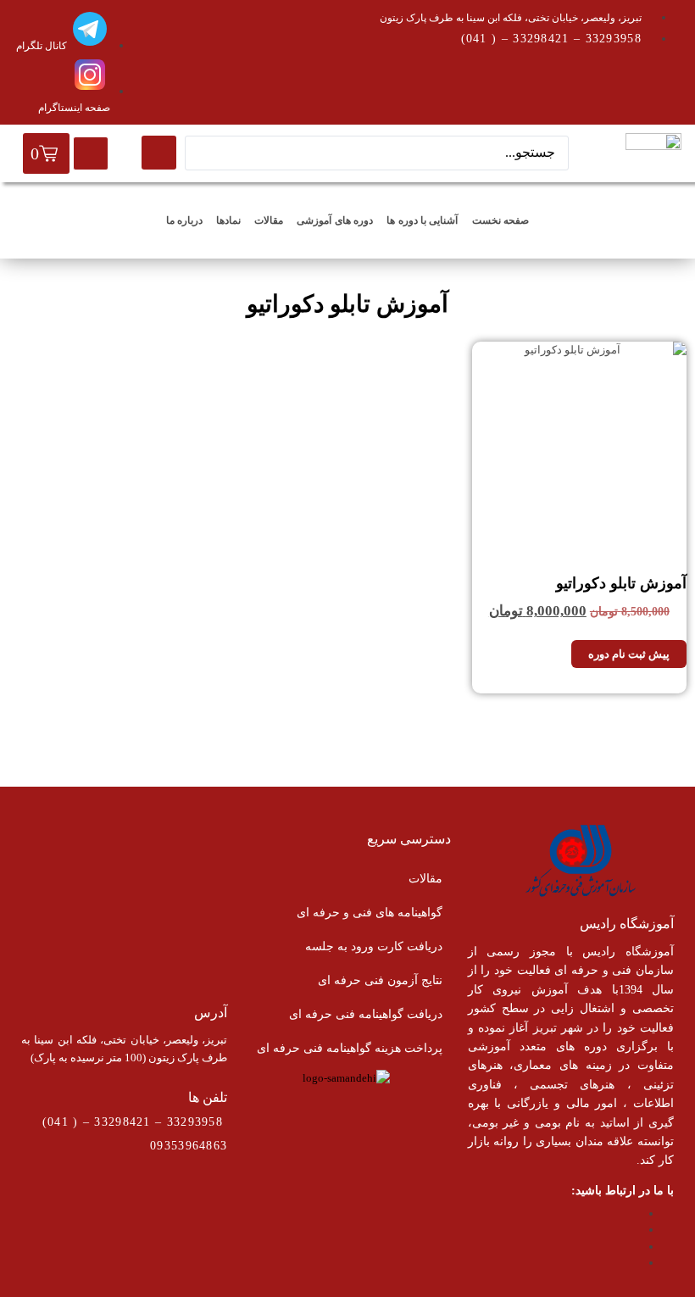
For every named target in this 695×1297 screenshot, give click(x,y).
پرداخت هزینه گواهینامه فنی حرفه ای (349, 1048)
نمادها (228, 220)
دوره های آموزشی (335, 220)
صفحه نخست (500, 220)
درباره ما (184, 220)
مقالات (268, 220)
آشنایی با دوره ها (422, 220)
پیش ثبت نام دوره (629, 654)
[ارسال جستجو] (159, 153)
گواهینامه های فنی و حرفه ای (369, 912)
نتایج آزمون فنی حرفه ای (380, 980)
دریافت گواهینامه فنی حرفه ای (365, 1014)
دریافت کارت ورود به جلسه (373, 946)
